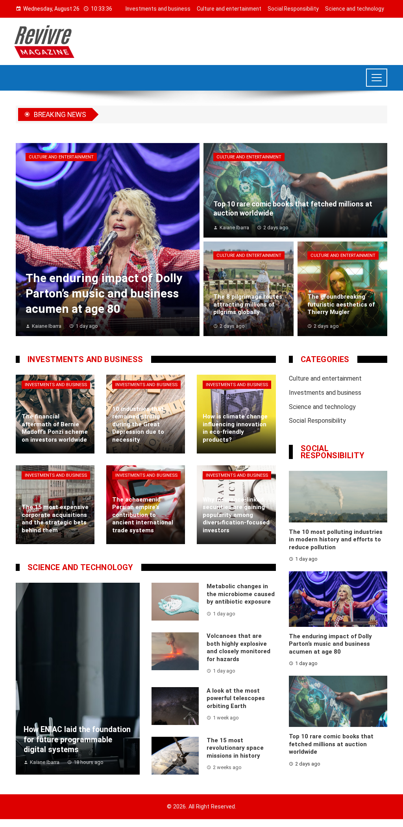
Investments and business (56, 384)
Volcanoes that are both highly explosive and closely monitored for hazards (238, 647)
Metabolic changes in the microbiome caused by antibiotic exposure (241, 594)
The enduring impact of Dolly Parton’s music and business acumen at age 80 (330, 644)
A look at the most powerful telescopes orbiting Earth (236, 698)
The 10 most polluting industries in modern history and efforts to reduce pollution (336, 539)
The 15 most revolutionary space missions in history (235, 748)
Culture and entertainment (61, 157)
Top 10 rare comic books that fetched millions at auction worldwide (331, 744)
